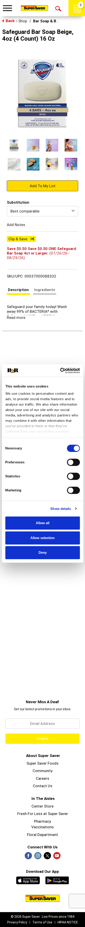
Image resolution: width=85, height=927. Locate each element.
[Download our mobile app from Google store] (57, 880)
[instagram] (37, 857)
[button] (14, 145)
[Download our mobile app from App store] (28, 880)
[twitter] (47, 857)
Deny (43, 552)
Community (43, 770)
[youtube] (57, 857)
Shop (22, 21)
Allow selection (42, 538)
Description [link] (18, 289)
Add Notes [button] (16, 224)
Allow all (42, 523)
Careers (42, 778)
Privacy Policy (17, 922)
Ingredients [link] (44, 289)
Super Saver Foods (42, 763)
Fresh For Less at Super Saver (42, 813)
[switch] (73, 462)
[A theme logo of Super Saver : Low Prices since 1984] (34, 8)
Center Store (42, 806)
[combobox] (42, 211)
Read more (16, 317)
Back (10, 21)
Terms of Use (42, 922)
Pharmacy (42, 821)
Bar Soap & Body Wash (53, 21)
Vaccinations (42, 827)
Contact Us (42, 786)
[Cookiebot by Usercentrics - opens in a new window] (60, 371)
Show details (60, 509)
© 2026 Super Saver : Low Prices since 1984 (42, 916)
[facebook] (28, 857)
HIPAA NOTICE (68, 922)
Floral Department (42, 834)
